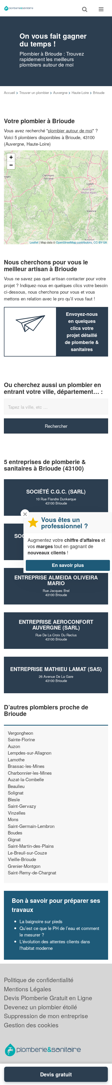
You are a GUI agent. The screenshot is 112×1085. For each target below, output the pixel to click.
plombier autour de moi (70, 130)
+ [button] (11, 157)
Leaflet (34, 242)
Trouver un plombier (34, 92)
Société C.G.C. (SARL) (56, 491)
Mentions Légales (27, 989)
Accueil (9, 92)
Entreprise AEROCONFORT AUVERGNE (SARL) (56, 624)
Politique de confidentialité (38, 979)
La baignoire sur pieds (41, 921)
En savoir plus (68, 565)
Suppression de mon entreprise (46, 1015)
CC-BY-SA (100, 242)
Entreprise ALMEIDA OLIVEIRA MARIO (56, 580)
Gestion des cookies (31, 1025)
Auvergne (60, 92)
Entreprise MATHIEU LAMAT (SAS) (56, 669)
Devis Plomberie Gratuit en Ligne (48, 997)
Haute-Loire (80, 92)
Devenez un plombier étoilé (40, 1007)
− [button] (11, 165)
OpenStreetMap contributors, (75, 242)
